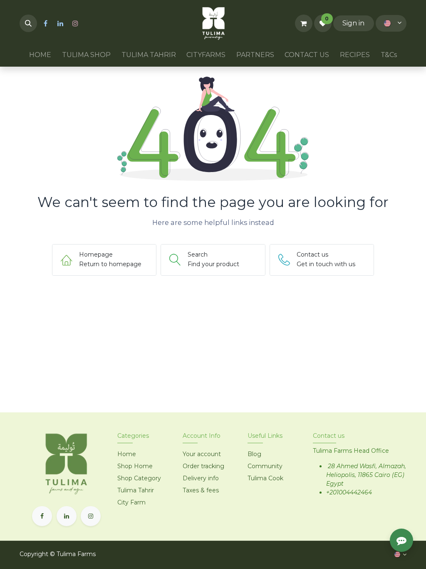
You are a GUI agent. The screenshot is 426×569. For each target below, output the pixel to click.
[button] (28, 23)
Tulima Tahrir (135, 490)
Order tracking (203, 466)
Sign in (353, 23)
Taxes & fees (201, 490)
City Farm (131, 502)
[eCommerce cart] (303, 23)
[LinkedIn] (60, 23)
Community (265, 466)
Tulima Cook (265, 478)
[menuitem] (40, 55)
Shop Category (139, 478)
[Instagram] (75, 23)
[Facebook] (45, 23)
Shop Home (135, 466)
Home (126, 454)
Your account (202, 454)
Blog (254, 454)
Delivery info (201, 478)
